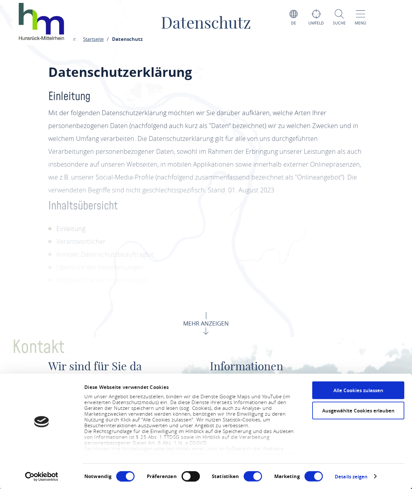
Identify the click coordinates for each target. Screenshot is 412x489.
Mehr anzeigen (206, 323)
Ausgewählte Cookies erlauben (358, 410)
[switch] (191, 476)
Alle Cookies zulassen (358, 390)
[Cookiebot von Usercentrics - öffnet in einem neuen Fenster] (42, 476)
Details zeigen (351, 476)
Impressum (267, 454)
